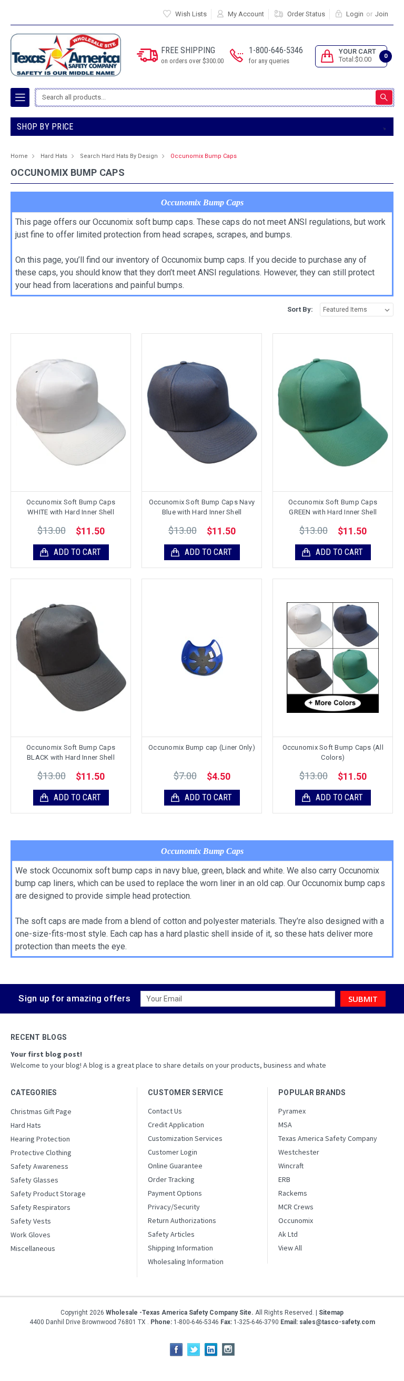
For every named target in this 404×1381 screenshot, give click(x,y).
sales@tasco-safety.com (336, 1322)
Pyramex (292, 1111)
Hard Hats (54, 156)
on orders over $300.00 (192, 61)
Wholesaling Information (186, 1261)
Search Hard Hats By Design (119, 156)
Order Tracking (171, 1179)
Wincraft (291, 1165)
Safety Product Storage (48, 1193)
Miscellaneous (33, 1248)
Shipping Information (180, 1248)
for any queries (269, 61)
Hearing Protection (40, 1139)
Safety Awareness (39, 1166)
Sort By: (300, 309)
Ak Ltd (288, 1234)
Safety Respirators (40, 1207)
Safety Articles (171, 1234)
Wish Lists (191, 14)
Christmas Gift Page (41, 1111)
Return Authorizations (182, 1220)
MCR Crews (296, 1206)
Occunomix (295, 1220)
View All (290, 1248)
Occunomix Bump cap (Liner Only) (201, 747)
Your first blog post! (46, 1054)
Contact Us (165, 1111)
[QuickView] (62, 412)
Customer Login (172, 1152)
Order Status (306, 14)
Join (381, 14)
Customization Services (185, 1138)
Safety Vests (31, 1221)
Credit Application (176, 1124)
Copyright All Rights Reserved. (202, 1312)
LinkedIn (211, 1349)
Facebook (176, 1349)
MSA (285, 1124)
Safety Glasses (34, 1180)
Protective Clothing (41, 1152)
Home (19, 156)
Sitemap (331, 1312)
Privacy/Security (174, 1206)
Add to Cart (77, 552)
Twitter (193, 1349)
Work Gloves (30, 1234)
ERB (284, 1179)
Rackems (292, 1193)
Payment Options (175, 1193)
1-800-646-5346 (276, 55)
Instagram (228, 1349)
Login (354, 14)
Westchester (298, 1152)
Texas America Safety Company (327, 1138)
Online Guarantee (175, 1165)
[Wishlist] (80, 412)
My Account (246, 14)
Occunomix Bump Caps (203, 156)
